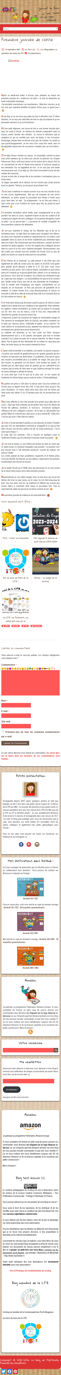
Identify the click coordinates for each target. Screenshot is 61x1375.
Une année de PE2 (16, 53)
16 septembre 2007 (12, 50)
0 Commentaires (34, 53)
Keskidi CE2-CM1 (30, 933)
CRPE (6, 626)
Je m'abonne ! (11, 1089)
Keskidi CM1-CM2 (30, 968)
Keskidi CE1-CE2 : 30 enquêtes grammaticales (24, 907)
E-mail (5, 711)
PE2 (26, 626)
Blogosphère (49, 50)
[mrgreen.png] (30, 668)
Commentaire (9, 664)
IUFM (16, 626)
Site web (5, 721)
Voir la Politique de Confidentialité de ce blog (30, 1271)
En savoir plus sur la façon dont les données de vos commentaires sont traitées (30, 756)
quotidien (37, 626)
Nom (4, 700)
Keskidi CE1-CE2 (30, 898)
